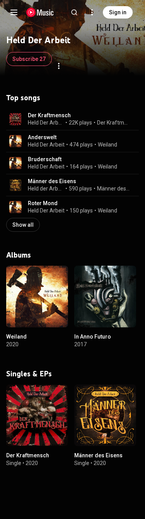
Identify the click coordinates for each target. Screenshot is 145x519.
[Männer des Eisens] (105, 415)
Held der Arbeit (46, 188)
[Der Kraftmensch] (37, 415)
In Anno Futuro (92, 337)
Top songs (23, 97)
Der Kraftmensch (49, 115)
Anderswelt (42, 137)
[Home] (40, 12)
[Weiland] (37, 296)
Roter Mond (43, 203)
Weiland (107, 145)
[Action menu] (59, 66)
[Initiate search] (74, 12)
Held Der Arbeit (46, 123)
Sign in (117, 12)
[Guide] (14, 12)
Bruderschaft (44, 159)
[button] (15, 119)
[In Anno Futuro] (105, 296)
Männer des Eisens (52, 181)
